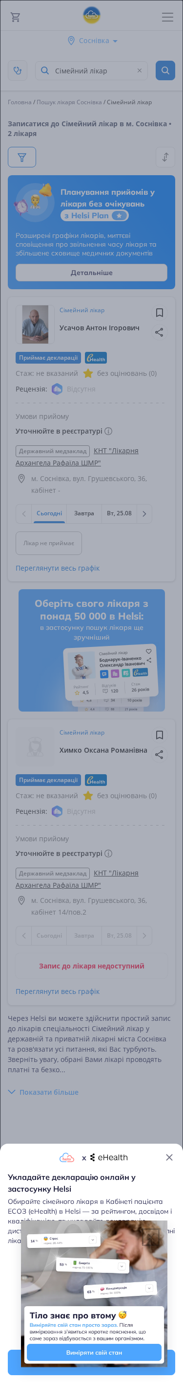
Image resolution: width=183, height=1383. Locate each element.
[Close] (169, 1157)
